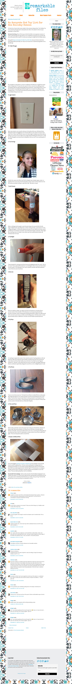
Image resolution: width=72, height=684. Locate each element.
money (54, 83)
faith (52, 77)
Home (12, 15)
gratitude (50, 78)
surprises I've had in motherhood (23, 463)
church (58, 73)
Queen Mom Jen (14, 521)
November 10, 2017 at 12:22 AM (17, 570)
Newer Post (10, 627)
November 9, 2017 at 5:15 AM (16, 526)
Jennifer (12, 531)
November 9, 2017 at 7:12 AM (16, 537)
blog (59, 72)
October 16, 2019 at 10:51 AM (16, 604)
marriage (53, 81)
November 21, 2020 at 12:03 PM (17, 613)
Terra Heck (12, 592)
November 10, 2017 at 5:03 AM (17, 580)
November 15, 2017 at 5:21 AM (17, 596)
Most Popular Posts (45, 15)
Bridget (12, 608)
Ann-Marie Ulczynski (15, 541)
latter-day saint (56, 79)
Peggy (11, 600)
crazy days (53, 75)
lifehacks (62, 79)
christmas (54, 73)
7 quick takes (54, 70)
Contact (59, 15)
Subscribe (31, 15)
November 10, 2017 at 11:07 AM (17, 588)
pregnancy (55, 86)
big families (54, 72)
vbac (60, 89)
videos (62, 89)
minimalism (56, 82)
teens (54, 89)
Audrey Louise (13, 549)
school (59, 86)
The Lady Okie (13, 512)
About (21, 15)
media (57, 81)
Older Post (43, 627)
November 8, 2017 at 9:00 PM (16, 499)
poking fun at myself (58, 85)
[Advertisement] (27, 639)
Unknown (12, 559)
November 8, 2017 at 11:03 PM (17, 508)
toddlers (21, 487)
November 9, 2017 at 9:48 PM (16, 555)
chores (50, 73)
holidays (51, 79)
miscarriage (62, 82)
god (63, 77)
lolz (14, 487)
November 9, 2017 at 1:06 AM (16, 517)
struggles (51, 89)
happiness (62, 78)
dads (58, 75)
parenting (17, 487)
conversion (62, 73)
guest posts (56, 78)
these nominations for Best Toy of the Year (22, 40)
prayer (50, 86)
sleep (59, 87)
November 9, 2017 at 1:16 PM (16, 545)
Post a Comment (12, 625)
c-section (62, 72)
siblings (54, 87)
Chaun (11, 493)
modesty (50, 83)
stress (62, 87)
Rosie (11, 574)
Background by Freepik (22, 673)
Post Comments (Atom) (19, 630)
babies (12, 487)
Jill (11, 503)
